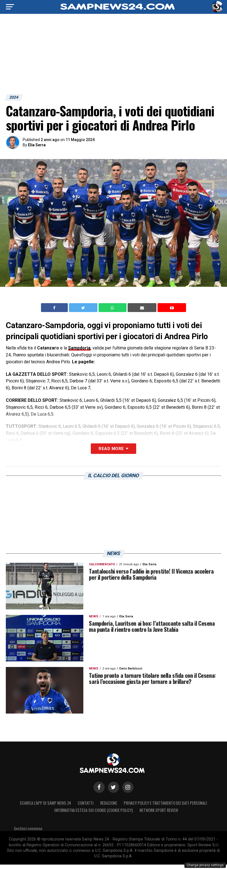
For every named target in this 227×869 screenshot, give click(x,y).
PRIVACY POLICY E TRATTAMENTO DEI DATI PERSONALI (165, 803)
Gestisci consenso (28, 828)
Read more (111, 448)
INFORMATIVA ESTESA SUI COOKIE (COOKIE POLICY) (93, 810)
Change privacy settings (205, 865)
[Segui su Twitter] (113, 787)
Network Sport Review (159, 810)
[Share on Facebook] (55, 307)
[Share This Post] (113, 307)
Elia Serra (37, 145)
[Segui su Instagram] (127, 787)
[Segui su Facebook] (99, 787)
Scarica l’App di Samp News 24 (45, 803)
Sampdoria (79, 348)
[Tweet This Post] (84, 307)
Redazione (108, 803)
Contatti (86, 803)
